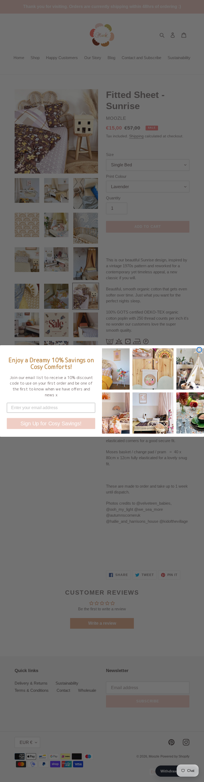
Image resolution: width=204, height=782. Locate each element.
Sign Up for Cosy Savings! (50, 423)
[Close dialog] (199, 350)
